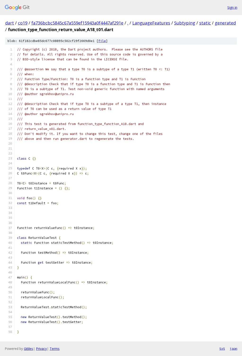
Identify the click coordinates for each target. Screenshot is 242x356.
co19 (22, 23)
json (233, 348)
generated (225, 23)
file (102, 41)
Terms (55, 348)
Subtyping (184, 23)
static (205, 23)
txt (222, 348)
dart (9, 23)
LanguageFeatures (151, 23)
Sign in (232, 7)
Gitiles (28, 348)
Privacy (41, 348)
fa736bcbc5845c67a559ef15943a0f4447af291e (77, 23)
